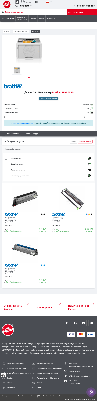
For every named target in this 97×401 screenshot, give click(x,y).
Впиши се (15, 123)
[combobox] (33, 12)
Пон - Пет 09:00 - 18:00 (74, 382)
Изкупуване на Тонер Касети (19, 373)
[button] (29, 77)
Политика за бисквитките (48, 378)
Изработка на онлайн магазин (76, 399)
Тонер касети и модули (16, 368)
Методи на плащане (45, 363)
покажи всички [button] (85, 141)
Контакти (11, 388)
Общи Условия (43, 396)
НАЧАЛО (6, 32)
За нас (9, 383)
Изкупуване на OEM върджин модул (15, 230)
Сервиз (10, 378)
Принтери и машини (21, 32)
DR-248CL (56, 220)
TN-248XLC (10, 271)
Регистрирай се (26, 123)
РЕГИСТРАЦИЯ (26, 3)
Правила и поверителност (59, 396)
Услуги (39, 383)
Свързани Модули (31, 133)
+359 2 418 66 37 (75, 371)
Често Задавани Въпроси (47, 373)
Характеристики (13, 133)
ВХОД (23, 1)
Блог (39, 388)
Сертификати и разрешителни (50, 368)
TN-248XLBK (10, 220)
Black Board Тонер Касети (27, 396)
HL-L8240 (35, 32)
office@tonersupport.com (79, 376)
